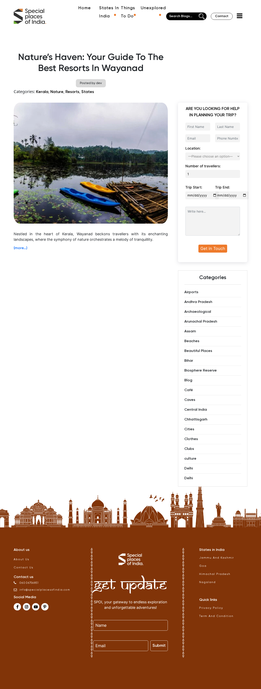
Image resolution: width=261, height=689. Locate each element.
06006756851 (29, 583)
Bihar (188, 361)
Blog (188, 380)
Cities (189, 429)
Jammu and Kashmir (216, 557)
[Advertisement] (91, 282)
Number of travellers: (203, 166)
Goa (203, 566)
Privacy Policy (211, 608)
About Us (21, 559)
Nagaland (207, 582)
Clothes (191, 439)
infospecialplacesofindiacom (44, 590)
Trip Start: (193, 187)
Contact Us (23, 567)
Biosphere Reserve (200, 370)
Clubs (189, 449)
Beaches (191, 341)
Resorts (72, 92)
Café (188, 390)
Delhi (188, 468)
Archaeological (197, 312)
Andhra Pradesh (198, 302)
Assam (190, 331)
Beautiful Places (198, 351)
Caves (189, 400)
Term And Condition (216, 616)
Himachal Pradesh (214, 574)
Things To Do (128, 12)
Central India (195, 410)
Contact (221, 16)
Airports (191, 292)
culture (190, 458)
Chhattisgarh (195, 419)
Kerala (42, 92)
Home (84, 8)
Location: (193, 148)
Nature (56, 92)
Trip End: (222, 187)
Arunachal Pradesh (200, 321)
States (87, 92)
